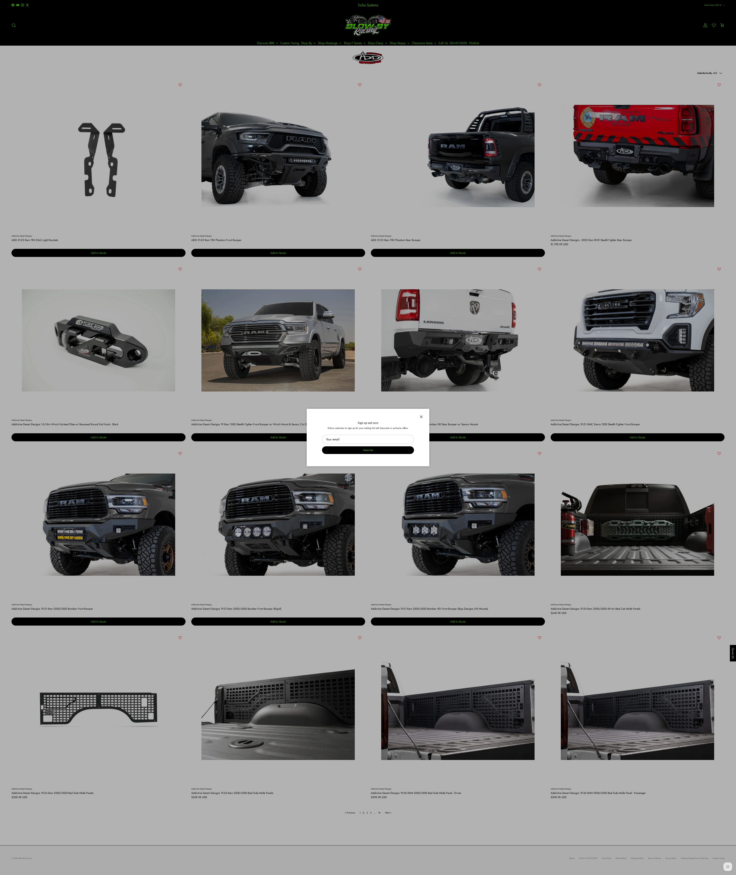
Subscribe (368, 450)
